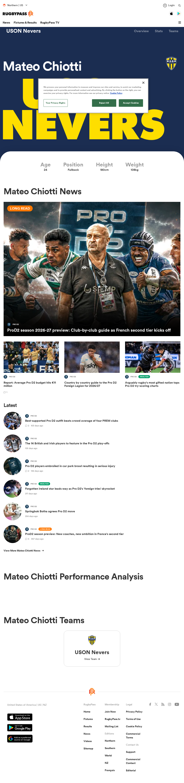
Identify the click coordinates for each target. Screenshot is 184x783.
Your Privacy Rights (55, 102)
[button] (180, 22)
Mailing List (111, 726)
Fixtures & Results (25, 22)
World (108, 755)
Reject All (104, 102)
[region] (93, 95)
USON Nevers (23, 31)
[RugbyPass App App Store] (32, 717)
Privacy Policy (134, 711)
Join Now (110, 711)
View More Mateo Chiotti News (22, 550)
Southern (110, 748)
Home (87, 711)
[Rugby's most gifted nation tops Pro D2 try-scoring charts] (152, 368)
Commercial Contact (133, 761)
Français (110, 770)
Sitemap (88, 748)
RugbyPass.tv (112, 719)
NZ (106, 763)
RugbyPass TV (49, 22)
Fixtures (88, 719)
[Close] (143, 83)
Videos (88, 741)
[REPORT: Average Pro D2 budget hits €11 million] (31, 368)
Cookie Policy (134, 726)
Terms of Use (133, 719)
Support (130, 752)
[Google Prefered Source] (32, 739)
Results (88, 726)
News (6, 22)
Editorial (131, 770)
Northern (110, 741)
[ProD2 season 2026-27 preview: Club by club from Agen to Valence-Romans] (92, 269)
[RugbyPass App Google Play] (32, 728)
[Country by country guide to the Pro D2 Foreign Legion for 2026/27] (92, 368)
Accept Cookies (131, 102)
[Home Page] (18, 14)
